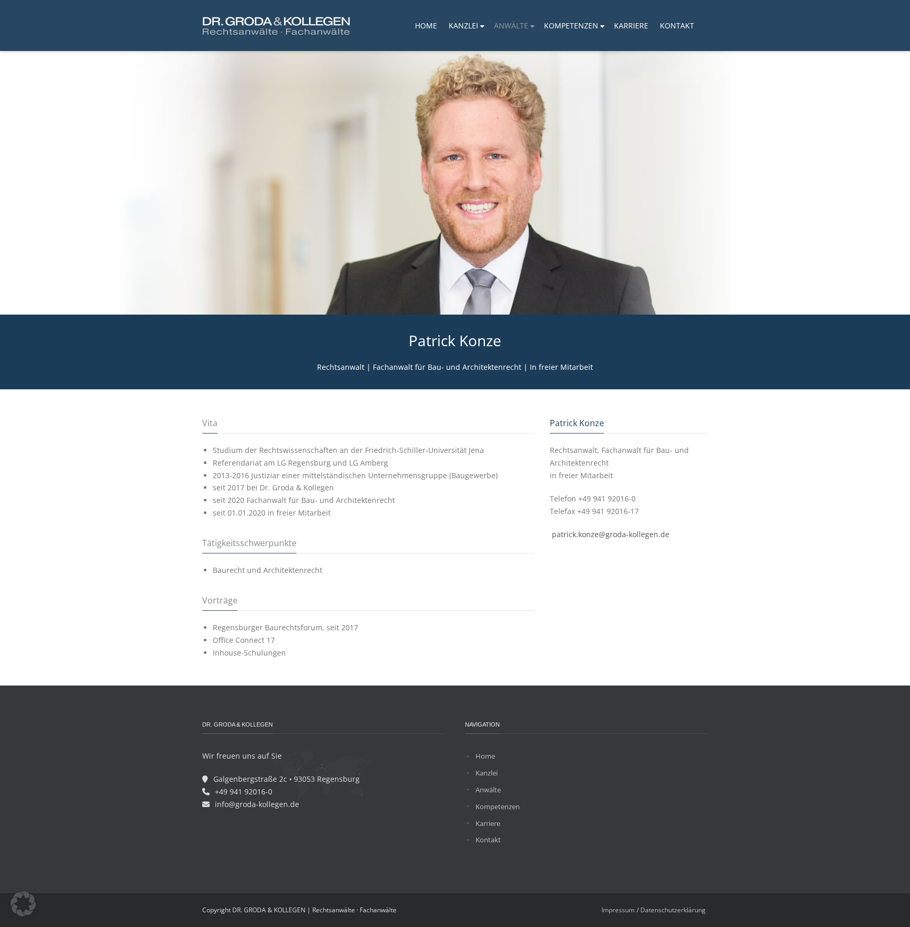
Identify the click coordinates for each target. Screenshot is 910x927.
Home (485, 756)
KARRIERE (631, 26)
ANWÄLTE (511, 26)
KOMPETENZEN (571, 26)
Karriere (488, 823)
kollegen (643, 534)
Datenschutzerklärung (673, 909)
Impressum (618, 909)
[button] (23, 904)
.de (663, 534)
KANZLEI (463, 26)
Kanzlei (487, 773)
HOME (426, 26)
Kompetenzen (498, 806)
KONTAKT (677, 26)
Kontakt (488, 839)
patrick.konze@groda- (590, 534)
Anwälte (488, 789)
